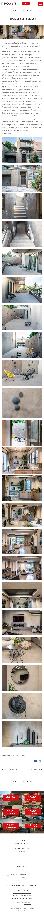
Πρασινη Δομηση (22, 843)
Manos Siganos (26, 902)
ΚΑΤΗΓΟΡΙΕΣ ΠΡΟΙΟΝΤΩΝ (22, 10)
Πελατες (22, 851)
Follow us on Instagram (22, 896)
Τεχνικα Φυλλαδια (22, 849)
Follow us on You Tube (22, 898)
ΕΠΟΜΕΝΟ (35, 769)
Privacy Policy (22, 910)
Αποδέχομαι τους (19, 874)
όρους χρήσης (23, 874)
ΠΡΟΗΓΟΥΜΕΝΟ (10, 769)
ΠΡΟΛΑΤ (8, 3)
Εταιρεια (22, 840)
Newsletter (22, 866)
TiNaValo (25, 3)
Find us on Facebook (22, 893)
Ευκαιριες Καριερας (22, 854)
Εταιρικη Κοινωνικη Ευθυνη (22, 846)
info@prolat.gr (22, 890)
